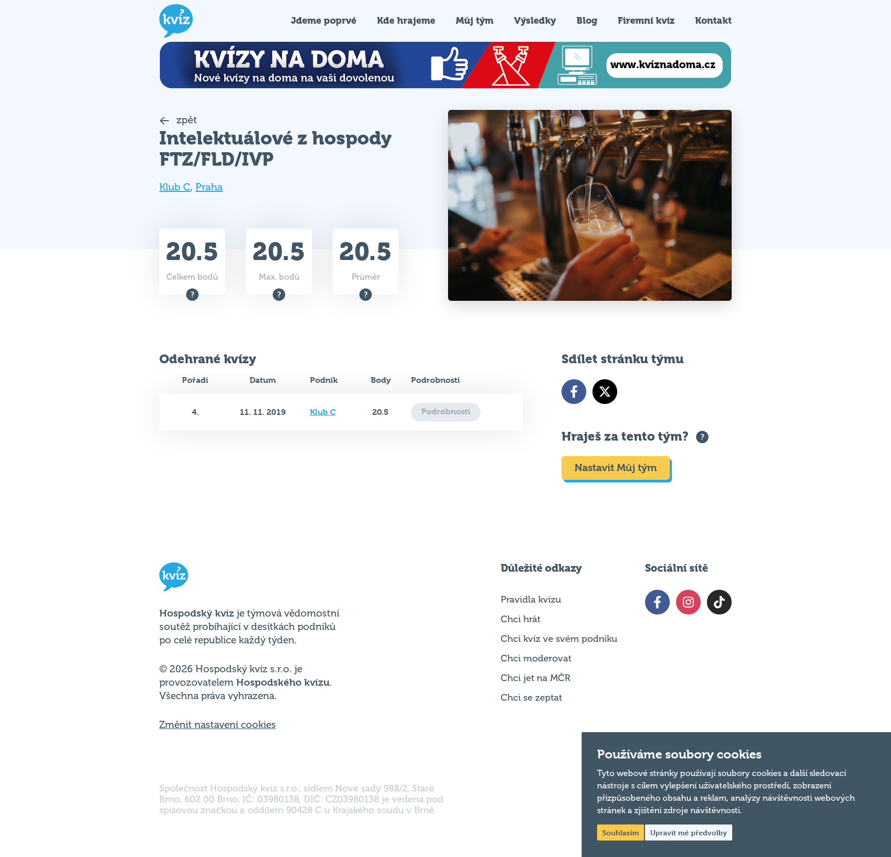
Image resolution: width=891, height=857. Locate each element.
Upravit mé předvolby (688, 832)
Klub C (174, 187)
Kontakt (713, 20)
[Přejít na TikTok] (719, 602)
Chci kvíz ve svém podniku (559, 639)
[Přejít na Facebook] (574, 391)
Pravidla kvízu (531, 599)
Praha (209, 187)
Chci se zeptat (531, 697)
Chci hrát (520, 619)
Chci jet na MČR (535, 678)
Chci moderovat (536, 658)
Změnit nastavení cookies (217, 725)
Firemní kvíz (646, 20)
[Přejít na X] (604, 391)
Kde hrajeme (406, 20)
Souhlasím (620, 832)
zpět (185, 120)
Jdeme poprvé (323, 20)
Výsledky (535, 20)
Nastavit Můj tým (615, 468)
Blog (586, 20)
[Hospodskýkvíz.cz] (176, 21)
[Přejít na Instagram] (688, 602)
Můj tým (474, 20)
